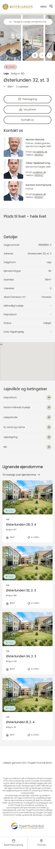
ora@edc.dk (39, 172)
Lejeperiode (10, 417)
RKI (5, 447)
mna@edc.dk (40, 152)
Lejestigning (11, 437)
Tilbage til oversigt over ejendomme (29, 22)
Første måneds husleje (17, 407)
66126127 (39, 155)
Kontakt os (27, 119)
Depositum (10, 397)
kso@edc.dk (39, 194)
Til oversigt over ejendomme (19, 474)
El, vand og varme (14, 427)
